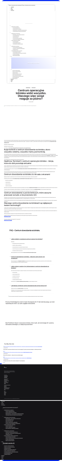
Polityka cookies (17, 398)
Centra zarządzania (6, 382)
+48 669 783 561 (6, 376)
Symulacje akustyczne (6, 388)
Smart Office (5, 381)
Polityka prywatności (14, 398)
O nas (4, 391)
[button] (14, 407)
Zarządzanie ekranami (6, 380)
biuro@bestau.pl (6, 375)
